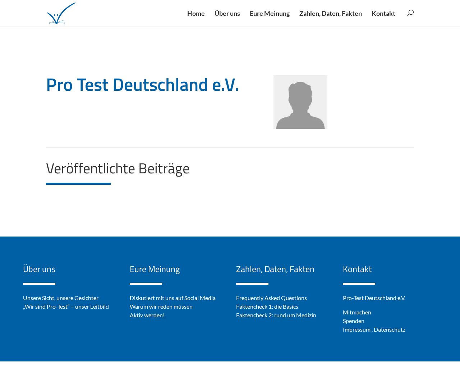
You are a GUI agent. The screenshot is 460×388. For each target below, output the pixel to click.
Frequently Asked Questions (271, 297)
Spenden (353, 320)
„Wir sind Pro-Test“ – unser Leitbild (66, 306)
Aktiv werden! (147, 315)
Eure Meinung (155, 268)
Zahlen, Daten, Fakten (275, 268)
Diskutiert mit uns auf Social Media (173, 297)
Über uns (39, 268)
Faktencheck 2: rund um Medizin (276, 315)
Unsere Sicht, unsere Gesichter (60, 297)
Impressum (357, 329)
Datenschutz (389, 329)
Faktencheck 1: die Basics (267, 306)
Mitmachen (357, 312)
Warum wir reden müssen (161, 306)
